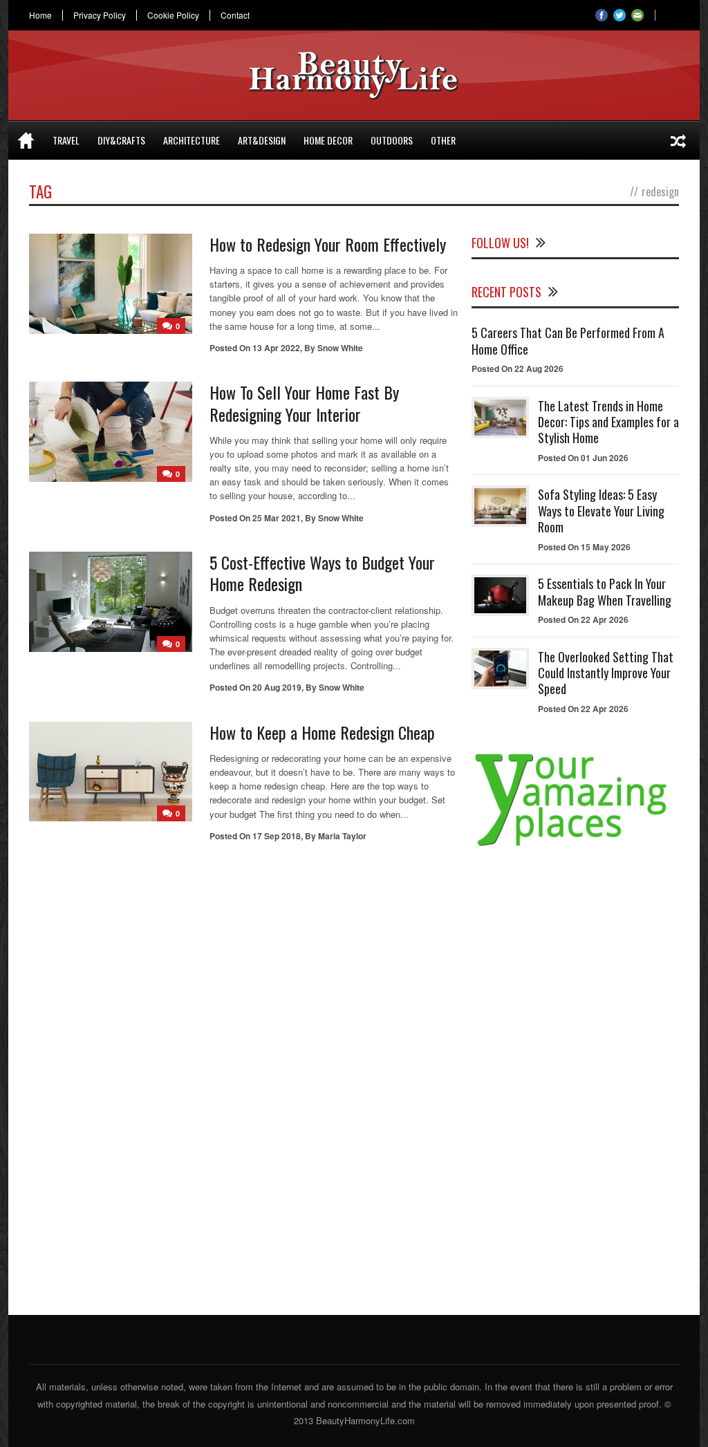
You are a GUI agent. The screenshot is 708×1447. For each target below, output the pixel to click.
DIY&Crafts (121, 140)
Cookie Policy (173, 15)
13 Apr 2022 (276, 348)
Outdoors (392, 140)
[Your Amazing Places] (575, 845)
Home (40, 15)
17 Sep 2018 (276, 836)
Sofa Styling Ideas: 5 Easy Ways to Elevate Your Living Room (601, 510)
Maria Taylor (342, 836)
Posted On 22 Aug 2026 (517, 368)
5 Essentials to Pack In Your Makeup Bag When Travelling (604, 591)
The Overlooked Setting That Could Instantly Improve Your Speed (605, 673)
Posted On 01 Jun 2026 (583, 457)
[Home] (26, 140)
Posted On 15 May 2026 (584, 547)
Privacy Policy (99, 15)
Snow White (340, 348)
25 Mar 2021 (276, 518)
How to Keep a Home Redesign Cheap (322, 732)
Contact (235, 15)
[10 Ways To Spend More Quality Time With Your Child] (678, 140)
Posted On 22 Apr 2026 (583, 619)
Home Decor (328, 140)
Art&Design (262, 140)
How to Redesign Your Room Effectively (327, 244)
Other (443, 140)
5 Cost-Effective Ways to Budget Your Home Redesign (322, 573)
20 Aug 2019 (276, 687)
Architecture (191, 140)
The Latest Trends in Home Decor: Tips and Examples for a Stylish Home (608, 422)
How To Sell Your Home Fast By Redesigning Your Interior (304, 403)
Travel (66, 140)
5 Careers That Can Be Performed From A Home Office (568, 340)
